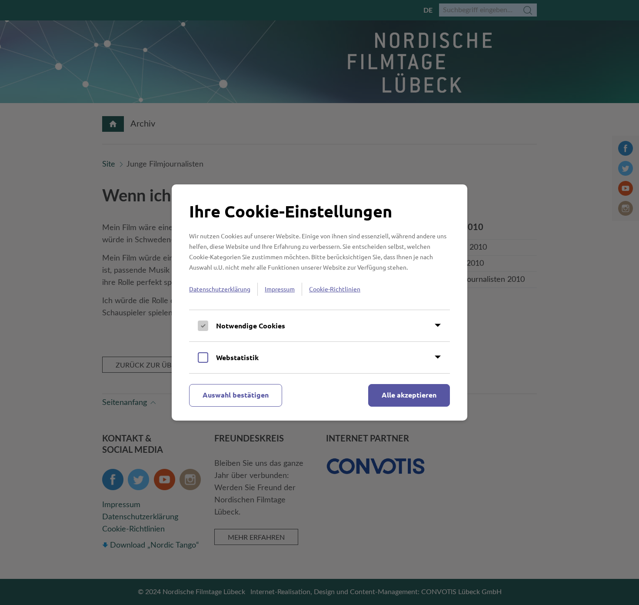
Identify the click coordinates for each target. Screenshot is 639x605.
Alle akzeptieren (409, 394)
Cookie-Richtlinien (334, 289)
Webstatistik (237, 357)
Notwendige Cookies (250, 325)
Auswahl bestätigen (236, 394)
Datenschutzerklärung (219, 289)
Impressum (280, 289)
